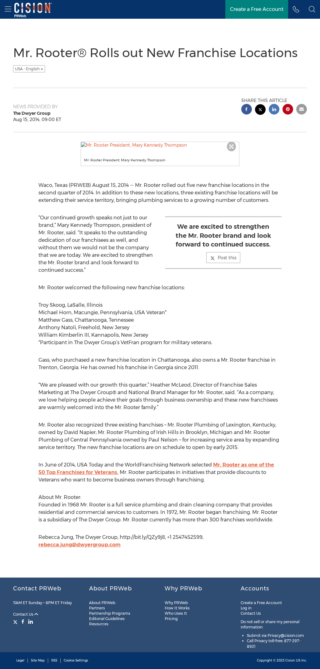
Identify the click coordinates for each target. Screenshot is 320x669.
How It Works (177, 608)
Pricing (171, 618)
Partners (97, 608)
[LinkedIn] (31, 621)
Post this (227, 258)
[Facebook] (23, 621)
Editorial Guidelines (107, 618)
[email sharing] (301, 110)
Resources (98, 624)
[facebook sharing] (246, 110)
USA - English (28, 68)
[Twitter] (16, 621)
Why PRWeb (176, 602)
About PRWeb (102, 602)
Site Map (38, 660)
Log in (246, 608)
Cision (290, 660)
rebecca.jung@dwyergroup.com (79, 545)
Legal (20, 660)
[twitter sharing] (260, 110)
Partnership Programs (109, 613)
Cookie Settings (76, 660)
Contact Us (23, 614)
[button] (312, 9)
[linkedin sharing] (274, 110)
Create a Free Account (261, 602)
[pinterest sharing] (287, 110)
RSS (54, 660)
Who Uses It (176, 613)
